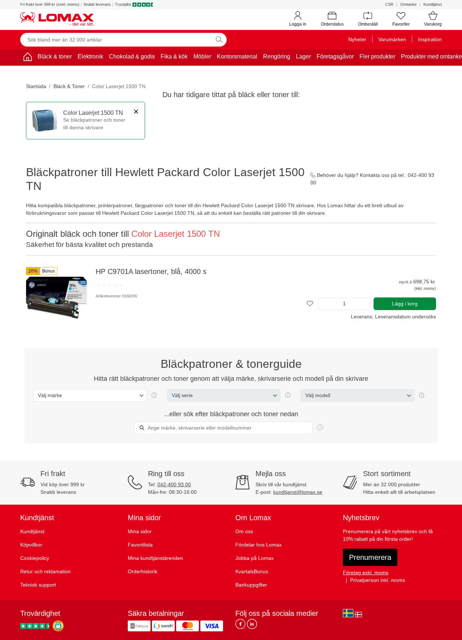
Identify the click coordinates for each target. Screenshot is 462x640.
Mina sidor (140, 531)
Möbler (202, 56)
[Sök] (219, 40)
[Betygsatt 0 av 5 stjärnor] (110, 285)
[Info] (320, 428)
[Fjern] (136, 112)
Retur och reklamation (45, 571)
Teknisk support (38, 585)
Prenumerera (370, 557)
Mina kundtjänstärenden (155, 558)
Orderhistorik (142, 571)
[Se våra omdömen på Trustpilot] (35, 625)
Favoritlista (140, 545)
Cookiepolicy (34, 558)
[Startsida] (27, 58)
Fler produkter (377, 56)
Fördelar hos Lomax (258, 545)
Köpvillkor (31, 545)
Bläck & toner (55, 56)
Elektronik (90, 56)
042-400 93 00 (174, 484)
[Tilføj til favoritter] (310, 303)
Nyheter (357, 39)
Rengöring (276, 56)
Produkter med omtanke (431, 56)
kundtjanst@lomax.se (297, 492)
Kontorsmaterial (237, 56)
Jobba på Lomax (254, 558)
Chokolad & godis (132, 56)
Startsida (36, 86)
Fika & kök (174, 56)
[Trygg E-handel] (58, 626)
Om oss (244, 531)
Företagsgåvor (335, 56)
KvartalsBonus (251, 571)
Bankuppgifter (251, 585)
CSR (389, 4)
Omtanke (408, 4)
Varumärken (392, 39)
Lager (303, 56)
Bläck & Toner (69, 86)
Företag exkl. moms (365, 572)
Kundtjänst (432, 4)
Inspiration (430, 39)
